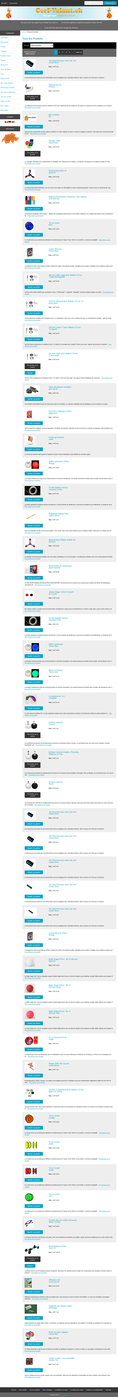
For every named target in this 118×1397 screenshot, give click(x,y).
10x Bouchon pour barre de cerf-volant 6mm (63, 861)
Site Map (108, 1390)
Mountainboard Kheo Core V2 (57, 1247)
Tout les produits (35, 1390)
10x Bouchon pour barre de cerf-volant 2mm (63, 910)
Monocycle (4, 65)
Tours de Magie (6, 69)
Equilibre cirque (6, 56)
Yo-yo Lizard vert (54, 1195)
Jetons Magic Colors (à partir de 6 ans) (61, 593)
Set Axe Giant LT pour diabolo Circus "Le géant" (65, 328)
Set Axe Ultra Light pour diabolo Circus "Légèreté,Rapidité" (65, 276)
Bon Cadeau (5, 106)
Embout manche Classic (56, 723)
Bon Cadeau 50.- (54, 115)
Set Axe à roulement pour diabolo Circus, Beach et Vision (66, 1090)
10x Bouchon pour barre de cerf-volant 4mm (63, 813)
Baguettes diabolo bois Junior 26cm (58, 515)
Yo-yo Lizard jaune (54, 1143)
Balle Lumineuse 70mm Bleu (56, 645)
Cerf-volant (4, 37)
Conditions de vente (61, 1390)
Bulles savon (5, 78)
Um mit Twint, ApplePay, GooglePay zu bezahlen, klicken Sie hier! (81, 22)
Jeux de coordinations (8, 92)
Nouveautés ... (5, 110)
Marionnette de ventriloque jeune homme (60, 567)
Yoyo (2, 74)
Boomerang (4, 42)
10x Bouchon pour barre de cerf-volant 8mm (63, 61)
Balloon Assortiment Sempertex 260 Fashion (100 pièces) (68, 198)
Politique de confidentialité (94, 1390)
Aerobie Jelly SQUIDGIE (54, 142)
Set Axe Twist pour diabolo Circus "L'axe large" (63, 354)
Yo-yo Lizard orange (54, 1117)
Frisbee (3, 47)
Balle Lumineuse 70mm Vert (56, 671)
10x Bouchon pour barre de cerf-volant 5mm (63, 837)
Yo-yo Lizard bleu (54, 224)
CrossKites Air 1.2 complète (56, 697)
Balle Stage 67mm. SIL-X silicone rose (59, 1012)
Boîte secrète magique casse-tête (58, 1333)
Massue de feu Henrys (55, 86)
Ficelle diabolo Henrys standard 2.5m (58, 619)
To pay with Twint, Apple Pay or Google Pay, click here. (61, 28)
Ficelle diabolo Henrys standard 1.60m (58, 488)
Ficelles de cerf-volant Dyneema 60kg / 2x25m (63, 1221)
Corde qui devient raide (56, 438)
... (73, 52)
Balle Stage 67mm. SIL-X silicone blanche (63, 960)
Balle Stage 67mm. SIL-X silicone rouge (59, 986)
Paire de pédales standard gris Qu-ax (60, 388)
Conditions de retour (76, 1390)
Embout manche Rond (56, 783)
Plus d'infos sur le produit (32, 97)
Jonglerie (4, 51)
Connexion (13, 3)
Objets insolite (5, 101)
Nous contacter (47, 1390)
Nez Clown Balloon (7, 83)
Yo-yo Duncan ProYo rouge (57, 1038)
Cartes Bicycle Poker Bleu (55, 250)
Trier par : (27, 45)
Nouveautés (23, 1390)
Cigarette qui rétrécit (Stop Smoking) (60, 1307)
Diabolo (3, 60)
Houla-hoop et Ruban (8, 87)
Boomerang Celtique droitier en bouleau (62, 541)
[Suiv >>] (79, 52)
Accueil (3, 3)
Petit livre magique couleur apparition (60, 412)
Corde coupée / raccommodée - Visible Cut (62, 1359)
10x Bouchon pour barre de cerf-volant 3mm (63, 885)
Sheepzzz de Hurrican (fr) (54, 1281)
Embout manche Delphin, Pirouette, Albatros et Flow (64, 753)
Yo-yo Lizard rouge (54, 1169)
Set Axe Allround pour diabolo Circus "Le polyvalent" (66, 302)
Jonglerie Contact (64, 1394)
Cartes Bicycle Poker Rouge (58, 934)
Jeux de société (6, 97)
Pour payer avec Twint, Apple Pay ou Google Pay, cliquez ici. (39, 22)
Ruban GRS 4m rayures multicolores (59, 1064)
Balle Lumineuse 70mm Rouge (59, 462)
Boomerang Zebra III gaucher (57, 171)
